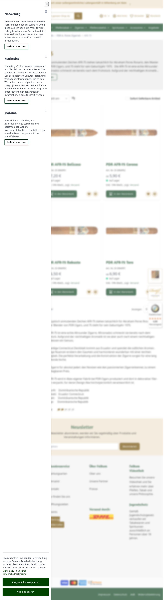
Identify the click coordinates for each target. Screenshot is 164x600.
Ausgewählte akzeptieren (25, 582)
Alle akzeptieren (25, 591)
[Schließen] (47, 4)
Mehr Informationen (16, 46)
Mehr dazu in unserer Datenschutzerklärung (15, 572)
